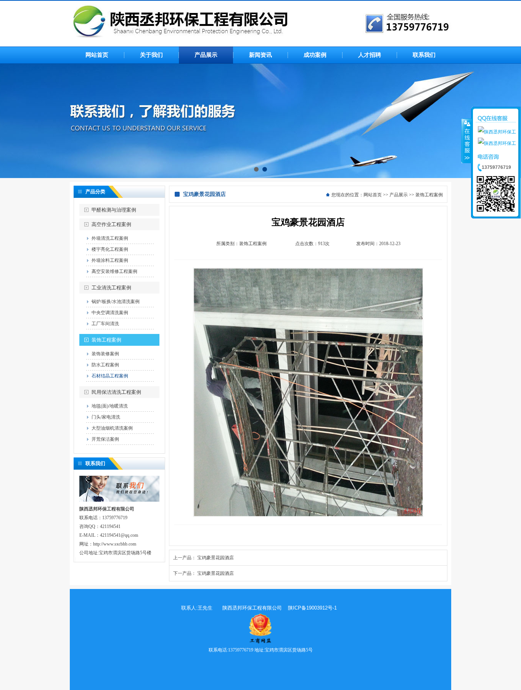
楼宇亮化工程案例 (110, 249)
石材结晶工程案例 (110, 376)
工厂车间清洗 (105, 323)
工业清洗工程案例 (111, 287)
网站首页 (372, 194)
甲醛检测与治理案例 (114, 210)
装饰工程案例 (106, 340)
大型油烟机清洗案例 (112, 428)
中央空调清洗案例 (110, 312)
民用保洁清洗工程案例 (116, 392)
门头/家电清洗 (106, 417)
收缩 (466, 140)
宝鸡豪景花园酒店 (215, 557)
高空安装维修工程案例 (114, 271)
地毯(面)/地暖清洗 (110, 406)
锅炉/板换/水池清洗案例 (116, 301)
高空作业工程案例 (111, 224)
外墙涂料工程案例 (110, 260)
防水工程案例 (105, 364)
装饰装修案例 (105, 353)
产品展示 (398, 194)
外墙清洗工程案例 (110, 238)
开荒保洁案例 (105, 439)
